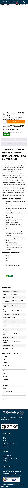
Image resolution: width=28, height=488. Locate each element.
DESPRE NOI (5, 439)
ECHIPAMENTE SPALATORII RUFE (10, 443)
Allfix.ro (8, 486)
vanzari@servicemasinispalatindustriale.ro (12, 473)
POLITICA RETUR (6, 460)
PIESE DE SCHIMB (7, 442)
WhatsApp (6, 134)
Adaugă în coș (16, 121)
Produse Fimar (17, 4)
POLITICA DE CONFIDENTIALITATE (10, 458)
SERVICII (4, 440)
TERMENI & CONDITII (7, 455)
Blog (4, 445)
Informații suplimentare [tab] (14, 143)
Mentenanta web (20, 484)
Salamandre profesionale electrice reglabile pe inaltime (13, 126)
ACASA (4, 437)
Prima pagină (2, 4)
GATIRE (17, 125)
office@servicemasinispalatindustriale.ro (12, 471)
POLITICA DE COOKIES (8, 457)
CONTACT (5, 461)
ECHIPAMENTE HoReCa (10, 4)
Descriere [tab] (14, 139)
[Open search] (24, 2)
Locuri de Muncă (6, 447)
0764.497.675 (6, 470)
